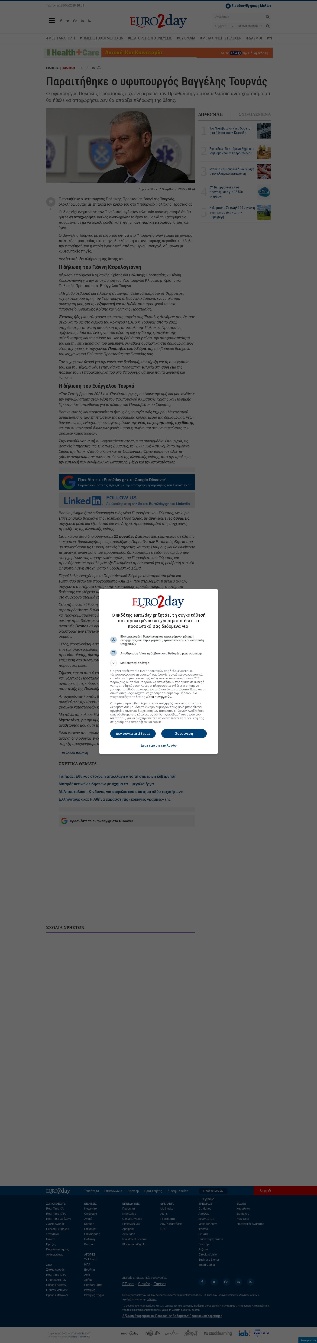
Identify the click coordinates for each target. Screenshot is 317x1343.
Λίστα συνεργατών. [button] (159, 697)
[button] (158, 663)
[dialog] (158, 671)
